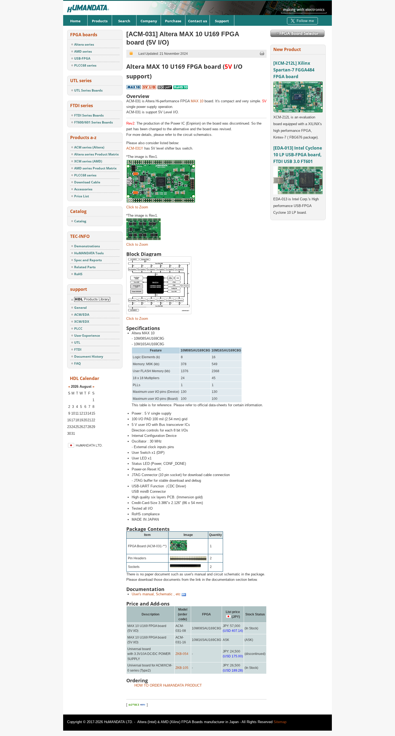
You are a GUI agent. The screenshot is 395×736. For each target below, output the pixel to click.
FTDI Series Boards (89, 115)
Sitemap (280, 722)
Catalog (80, 221)
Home (75, 21)
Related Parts (85, 267)
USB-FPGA (82, 58)
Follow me (305, 21)
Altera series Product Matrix (96, 154)
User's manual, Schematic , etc (157, 594)
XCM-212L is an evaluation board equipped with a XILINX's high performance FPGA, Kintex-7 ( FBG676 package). (297, 127)
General (80, 307)
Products (99, 21)
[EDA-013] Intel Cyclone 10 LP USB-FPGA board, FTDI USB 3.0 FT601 (297, 154)
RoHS (78, 274)
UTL (77, 342)
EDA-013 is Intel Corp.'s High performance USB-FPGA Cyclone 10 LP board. (296, 206)
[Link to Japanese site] (98, 447)
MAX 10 (197, 101)
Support (222, 21)
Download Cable (87, 182)
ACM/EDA (81, 314)
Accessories (83, 189)
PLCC (78, 328)
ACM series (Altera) (89, 147)
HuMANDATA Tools (89, 253)
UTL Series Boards (88, 90)
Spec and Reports (88, 260)
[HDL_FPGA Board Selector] (297, 36)
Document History (88, 356)
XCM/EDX (81, 321)
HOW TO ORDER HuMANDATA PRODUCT (168, 685)
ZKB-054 (181, 654)
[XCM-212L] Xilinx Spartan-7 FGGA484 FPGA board (293, 69)
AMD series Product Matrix (95, 168)
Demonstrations (87, 246)
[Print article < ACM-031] (262, 54)
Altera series (84, 44)
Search (124, 21)
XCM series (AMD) (88, 161)
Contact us (197, 21)
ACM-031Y (134, 148)
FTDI (77, 349)
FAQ (77, 363)
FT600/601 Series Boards (93, 122)
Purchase (173, 21)
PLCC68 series (85, 65)
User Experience (87, 335)
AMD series (83, 51)
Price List (81, 196)
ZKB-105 (181, 668)
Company (149, 21)
